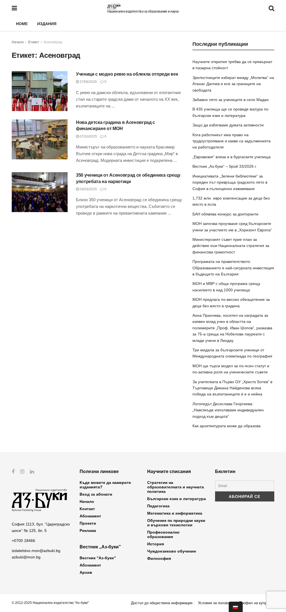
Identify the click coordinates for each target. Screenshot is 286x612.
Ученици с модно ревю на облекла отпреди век (127, 74)
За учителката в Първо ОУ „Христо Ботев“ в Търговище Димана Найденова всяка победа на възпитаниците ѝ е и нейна (232, 388)
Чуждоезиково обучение (171, 551)
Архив (86, 572)
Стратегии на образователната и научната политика (175, 487)
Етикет (33, 42)
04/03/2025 (88, 189)
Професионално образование (163, 534)
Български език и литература (176, 498)
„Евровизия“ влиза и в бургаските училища (231, 157)
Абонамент (90, 516)
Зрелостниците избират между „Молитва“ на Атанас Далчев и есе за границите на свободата (233, 83)
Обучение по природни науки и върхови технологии (176, 522)
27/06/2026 (88, 82)
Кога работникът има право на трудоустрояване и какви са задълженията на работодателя (231, 141)
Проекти (88, 523)
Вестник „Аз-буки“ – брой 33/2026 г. (224, 166)
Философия (159, 558)
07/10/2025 (88, 136)
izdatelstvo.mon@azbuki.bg (36, 550)
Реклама (88, 530)
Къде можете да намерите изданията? (105, 484)
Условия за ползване (215, 603)
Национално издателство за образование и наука (142, 11)
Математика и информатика (174, 513)
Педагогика (158, 506)
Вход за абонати (96, 494)
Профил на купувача (256, 603)
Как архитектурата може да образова (226, 426)
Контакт (87, 509)
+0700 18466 (23, 540)
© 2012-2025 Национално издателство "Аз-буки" (50, 603)
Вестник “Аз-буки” (98, 558)
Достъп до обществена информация (161, 603)
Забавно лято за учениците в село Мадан (230, 99)
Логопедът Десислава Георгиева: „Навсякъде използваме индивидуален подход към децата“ (228, 410)
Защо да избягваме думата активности (228, 125)
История (155, 544)
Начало (18, 42)
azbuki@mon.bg (26, 557)
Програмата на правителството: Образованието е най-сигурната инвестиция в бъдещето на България (233, 267)
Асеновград (53, 42)
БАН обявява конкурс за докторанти (225, 214)
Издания (46, 23)
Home (22, 23)
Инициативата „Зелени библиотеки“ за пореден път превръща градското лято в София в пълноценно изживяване (229, 182)
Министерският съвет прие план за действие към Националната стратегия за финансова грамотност (230, 245)
